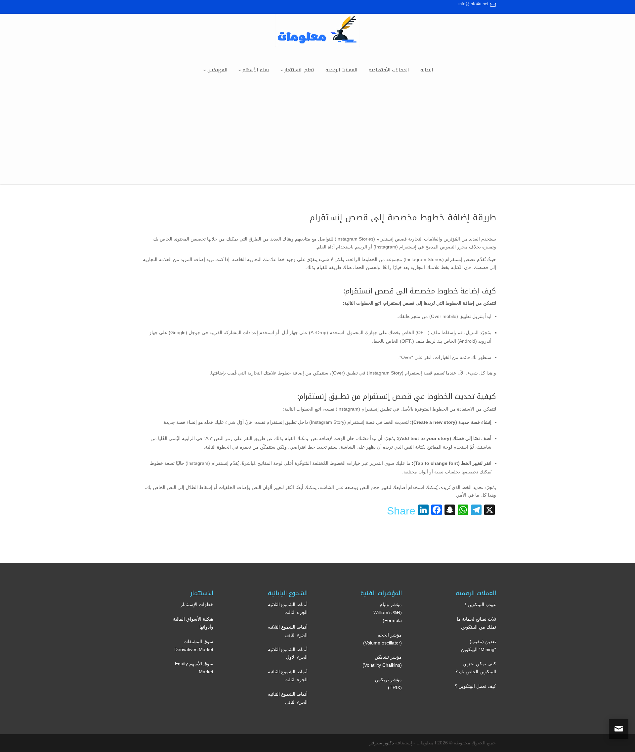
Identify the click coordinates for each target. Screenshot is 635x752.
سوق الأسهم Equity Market (194, 667)
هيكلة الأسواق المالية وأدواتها (193, 623)
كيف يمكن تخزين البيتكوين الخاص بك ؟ (475, 667)
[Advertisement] (317, 138)
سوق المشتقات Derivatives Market (193, 645)
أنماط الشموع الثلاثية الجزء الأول (288, 653)
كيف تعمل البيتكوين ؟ (475, 686)
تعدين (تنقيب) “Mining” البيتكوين (478, 645)
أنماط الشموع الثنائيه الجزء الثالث (288, 675)
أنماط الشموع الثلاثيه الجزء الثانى (288, 631)
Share (401, 511)
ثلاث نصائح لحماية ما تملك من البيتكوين (476, 623)
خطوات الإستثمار (197, 604)
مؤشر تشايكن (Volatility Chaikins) (382, 661)
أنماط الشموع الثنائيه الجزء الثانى (288, 698)
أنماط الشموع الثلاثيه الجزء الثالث (288, 608)
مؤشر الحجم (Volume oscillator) (382, 638)
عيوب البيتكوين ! (480, 604)
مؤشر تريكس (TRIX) (388, 683)
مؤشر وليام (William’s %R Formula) (387, 612)
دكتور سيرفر (381, 742)
